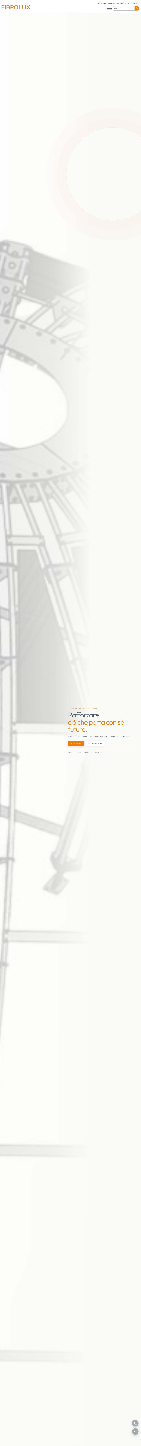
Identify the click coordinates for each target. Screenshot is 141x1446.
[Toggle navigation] (109, 8)
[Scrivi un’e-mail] (135, 1431)
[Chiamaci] (135, 1423)
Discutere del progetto (95, 743)
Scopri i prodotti (75, 743)
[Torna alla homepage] (16, 8)
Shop (127, 3)
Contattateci (120, 3)
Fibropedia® (134, 3)
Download (111, 3)
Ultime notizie (102, 3)
